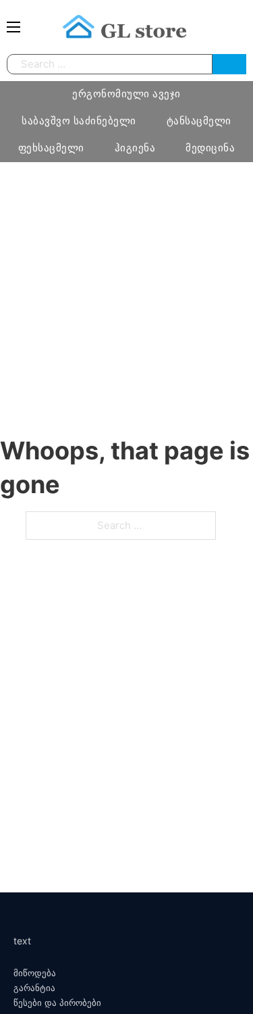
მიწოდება (34, 973)
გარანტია (34, 988)
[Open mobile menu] (13, 27)
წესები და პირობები (57, 1002)
